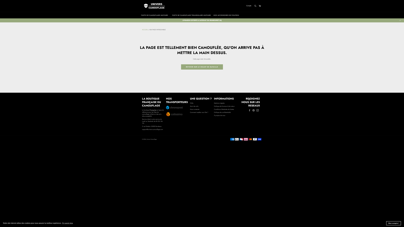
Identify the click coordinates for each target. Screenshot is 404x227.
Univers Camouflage (152, 139)
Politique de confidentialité (222, 112)
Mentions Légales (219, 103)
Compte (248, 6)
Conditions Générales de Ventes (224, 109)
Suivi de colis (194, 106)
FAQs (191, 103)
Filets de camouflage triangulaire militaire (191, 15)
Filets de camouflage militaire (154, 15)
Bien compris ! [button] (393, 223)
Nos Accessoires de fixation (226, 15)
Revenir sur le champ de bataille (202, 67)
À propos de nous (219, 115)
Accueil (145, 30)
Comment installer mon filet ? (199, 112)
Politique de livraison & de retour (224, 106)
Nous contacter (194, 109)
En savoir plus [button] (67, 223)
